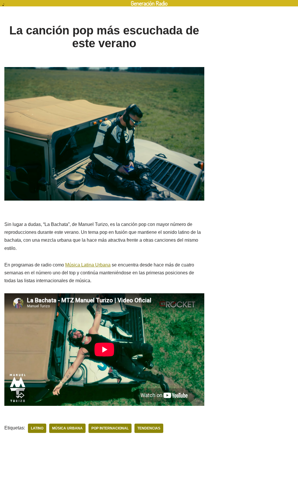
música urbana (67, 428)
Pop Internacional (110, 428)
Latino (37, 428)
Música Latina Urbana (88, 264)
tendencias (148, 428)
